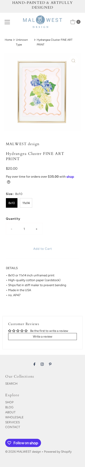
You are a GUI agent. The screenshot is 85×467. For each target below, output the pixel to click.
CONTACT (12, 427)
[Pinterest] (50, 364)
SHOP (9, 402)
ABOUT (10, 412)
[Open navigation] (7, 21)
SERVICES (12, 422)
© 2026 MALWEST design (23, 451)
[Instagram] (42, 364)
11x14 (26, 203)
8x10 (11, 203)
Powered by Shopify (58, 451)
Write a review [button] (42, 336)
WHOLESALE (14, 417)
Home (8, 39)
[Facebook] (34, 364)
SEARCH (11, 383)
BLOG (9, 407)
